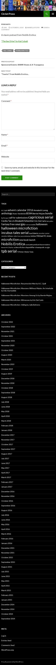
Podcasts (5, 24)
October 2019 (7, 369)
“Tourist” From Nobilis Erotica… (15, 72)
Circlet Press (8, 13)
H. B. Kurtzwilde (30, 224)
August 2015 (6, 567)
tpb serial (9, 251)
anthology (7, 213)
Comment (6, 101)
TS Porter (20, 252)
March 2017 (6, 477)
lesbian (33, 236)
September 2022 (8, 327)
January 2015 (6, 600)
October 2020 (7, 350)
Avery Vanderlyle (19, 214)
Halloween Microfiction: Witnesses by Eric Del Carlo (22, 300)
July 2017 (5, 458)
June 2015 (5, 576)
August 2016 (6, 510)
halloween (41, 224)
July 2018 (5, 402)
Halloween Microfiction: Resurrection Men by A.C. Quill (23, 283)
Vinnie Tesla (28, 252)
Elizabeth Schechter (24, 221)
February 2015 (7, 595)
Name (4, 134)
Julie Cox (17, 236)
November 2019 (7, 364)
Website (5, 156)
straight (47, 247)
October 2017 (7, 444)
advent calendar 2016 (20, 210)
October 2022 (7, 322)
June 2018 (5, 407)
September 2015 (8, 562)
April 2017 (5, 473)
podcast (36, 244)
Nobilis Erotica (22, 50)
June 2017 (5, 463)
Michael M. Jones (43, 236)
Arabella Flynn (33, 28)
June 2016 (5, 520)
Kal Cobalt (8, 50)
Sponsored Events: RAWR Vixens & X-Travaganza (22, 63)
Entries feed (6, 640)
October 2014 (7, 614)
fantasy (5, 224)
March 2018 (6, 421)
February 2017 (7, 482)
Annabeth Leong (41, 210)
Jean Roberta (33, 233)
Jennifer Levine (44, 233)
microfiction (10, 239)
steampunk (39, 247)
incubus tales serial (15, 233)
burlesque (4, 218)
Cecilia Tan (6, 221)
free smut (15, 224)
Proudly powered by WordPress (12, 662)
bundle (48, 213)
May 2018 (5, 411)
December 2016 (7, 491)
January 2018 (6, 430)
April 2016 (5, 529)
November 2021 (7, 331)
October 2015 (7, 557)
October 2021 (7, 336)
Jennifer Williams (7, 236)
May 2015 (5, 581)
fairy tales (49, 221)
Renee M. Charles (7, 247)
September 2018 (8, 392)
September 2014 (8, 619)
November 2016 (7, 496)
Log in (3, 636)
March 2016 (6, 534)
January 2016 (6, 543)
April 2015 (5, 586)
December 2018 (7, 378)
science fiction (19, 247)
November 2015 (7, 553)
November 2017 (7, 440)
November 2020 (7, 345)
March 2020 (6, 359)
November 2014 (7, 609)
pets (31, 244)
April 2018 (5, 416)
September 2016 (8, 505)
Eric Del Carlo (40, 221)
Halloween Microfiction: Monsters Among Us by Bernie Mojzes (26, 295)
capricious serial (40, 217)
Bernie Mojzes (38, 213)
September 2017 (8, 449)
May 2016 (5, 524)
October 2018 (7, 388)
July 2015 (5, 571)
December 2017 (7, 435)
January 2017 (6, 487)
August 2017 (6, 454)
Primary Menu (53, 14)
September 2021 (8, 341)
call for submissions (18, 217)
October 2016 (7, 501)
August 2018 (6, 397)
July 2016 (5, 515)
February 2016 (7, 538)
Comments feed (7, 645)
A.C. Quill (4, 210)
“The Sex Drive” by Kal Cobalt (14, 41)
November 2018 (7, 383)
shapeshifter (30, 247)
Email (4, 145)
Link (5, 28)
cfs (13, 221)
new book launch (27, 239)
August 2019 (6, 374)
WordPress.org (7, 650)
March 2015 (6, 590)
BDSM (29, 213)
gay (23, 224)
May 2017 (5, 468)
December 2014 (7, 604)
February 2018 (7, 425)
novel (27, 245)
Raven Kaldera (45, 245)
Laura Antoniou (25, 236)
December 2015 (7, 548)
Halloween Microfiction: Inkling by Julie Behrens (20, 305)
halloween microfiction (19, 228)
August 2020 (6, 355)
